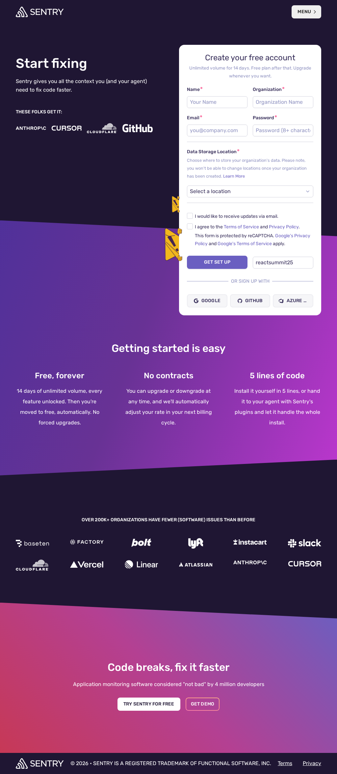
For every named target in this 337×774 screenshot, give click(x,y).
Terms (285, 763)
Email (193, 118)
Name (193, 89)
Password (263, 118)
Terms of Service (241, 227)
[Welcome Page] (40, 12)
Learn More (234, 176)
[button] (250, 216)
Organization (267, 89)
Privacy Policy (283, 227)
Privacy (312, 763)
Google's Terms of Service (245, 243)
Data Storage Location (250, 164)
